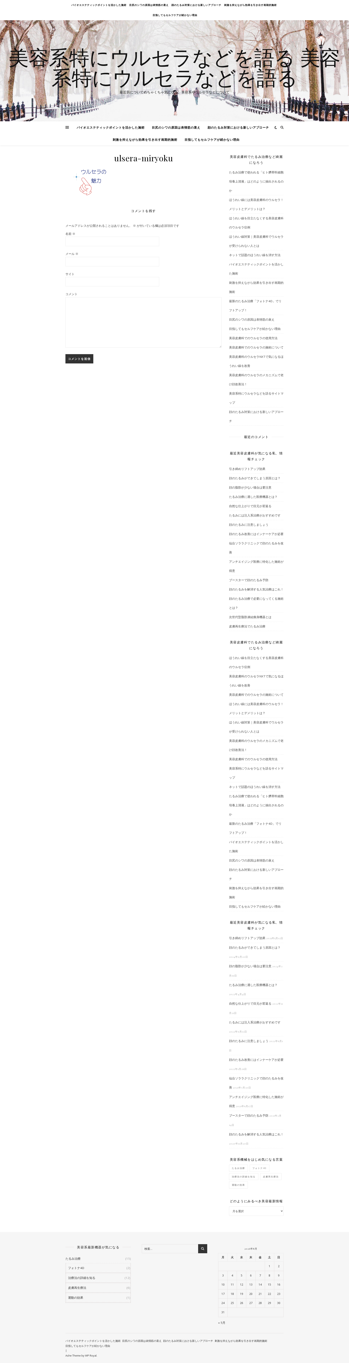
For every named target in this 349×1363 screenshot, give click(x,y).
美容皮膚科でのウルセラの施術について (256, 347)
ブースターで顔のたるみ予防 (248, 580)
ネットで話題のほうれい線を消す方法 (255, 255)
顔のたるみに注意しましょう (248, 525)
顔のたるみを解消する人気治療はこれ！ (256, 589)
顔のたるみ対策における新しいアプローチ (196, 5)
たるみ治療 (238, 1168)
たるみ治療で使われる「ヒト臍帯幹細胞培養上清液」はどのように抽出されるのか (256, 181)
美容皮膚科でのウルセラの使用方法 (253, 338)
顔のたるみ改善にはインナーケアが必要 (256, 534)
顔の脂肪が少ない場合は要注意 (250, 487)
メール (71, 254)
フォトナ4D (259, 1168)
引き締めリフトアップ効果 (247, 469)
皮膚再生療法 (271, 1176)
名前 (70, 234)
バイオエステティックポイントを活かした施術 (98, 5)
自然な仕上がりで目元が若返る (250, 506)
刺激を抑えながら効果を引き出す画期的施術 (250, 5)
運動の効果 (238, 1184)
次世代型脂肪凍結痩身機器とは (250, 617)
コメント (71, 294)
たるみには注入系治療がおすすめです (255, 515)
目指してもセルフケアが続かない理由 (175, 15)
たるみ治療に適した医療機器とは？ (253, 497)
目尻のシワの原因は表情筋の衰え (149, 5)
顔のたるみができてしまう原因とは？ (255, 478)
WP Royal (91, 1355)
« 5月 (221, 1323)
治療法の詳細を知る (243, 1176)
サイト (70, 274)
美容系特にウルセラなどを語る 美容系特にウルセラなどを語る (174, 67)
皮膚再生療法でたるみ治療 (247, 626)
